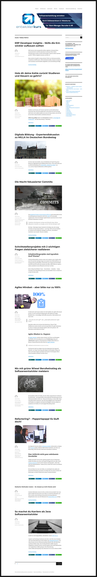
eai (15, 261)
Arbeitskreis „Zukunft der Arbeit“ (48, 165)
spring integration (18, 262)
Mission (37, 8)
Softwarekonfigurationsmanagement (73, 107)
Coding (21, 404)
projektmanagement (20, 261)
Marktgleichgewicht (53, 540)
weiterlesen (30, 122)
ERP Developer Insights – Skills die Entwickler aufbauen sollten (38, 44)
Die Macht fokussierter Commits (34, 181)
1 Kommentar (17, 117)
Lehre (48, 216)
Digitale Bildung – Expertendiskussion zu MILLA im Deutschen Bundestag (37, 136)
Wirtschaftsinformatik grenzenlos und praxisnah (24, 572)
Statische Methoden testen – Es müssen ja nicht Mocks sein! (35, 487)
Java (16, 405)
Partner (55, 8)
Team (20, 223)
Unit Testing (21, 498)
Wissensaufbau (21, 168)
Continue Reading (32, 64)
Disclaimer (79, 8)
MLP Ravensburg (69, 48)
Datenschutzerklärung (71, 8)
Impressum (61, 8)
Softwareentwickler (46, 446)
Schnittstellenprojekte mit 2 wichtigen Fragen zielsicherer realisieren (37, 248)
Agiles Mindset (17, 318)
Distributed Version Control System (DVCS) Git (40, 214)
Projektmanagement (19, 260)
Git (17, 223)
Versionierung (17, 224)
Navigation (19, 405)
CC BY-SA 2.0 (55, 535)
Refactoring (17, 452)
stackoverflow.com (52, 496)
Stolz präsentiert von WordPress (48, 572)
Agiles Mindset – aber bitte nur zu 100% (38, 287)
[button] (32, 126)
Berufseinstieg (17, 404)
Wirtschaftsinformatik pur (19, 56)
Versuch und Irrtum (32, 462)
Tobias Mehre (17, 53)
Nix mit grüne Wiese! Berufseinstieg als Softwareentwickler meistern (38, 370)
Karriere (16, 116)
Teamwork (21, 220)
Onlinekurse (43, 8)
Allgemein (68, 101)
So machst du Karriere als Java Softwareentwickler (33, 513)
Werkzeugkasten (18, 319)
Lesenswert (49, 8)
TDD (20, 455)
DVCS (16, 223)
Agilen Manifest (51, 342)
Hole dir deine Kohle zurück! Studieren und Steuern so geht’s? (37, 74)
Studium (19, 116)
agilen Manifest (33, 337)
